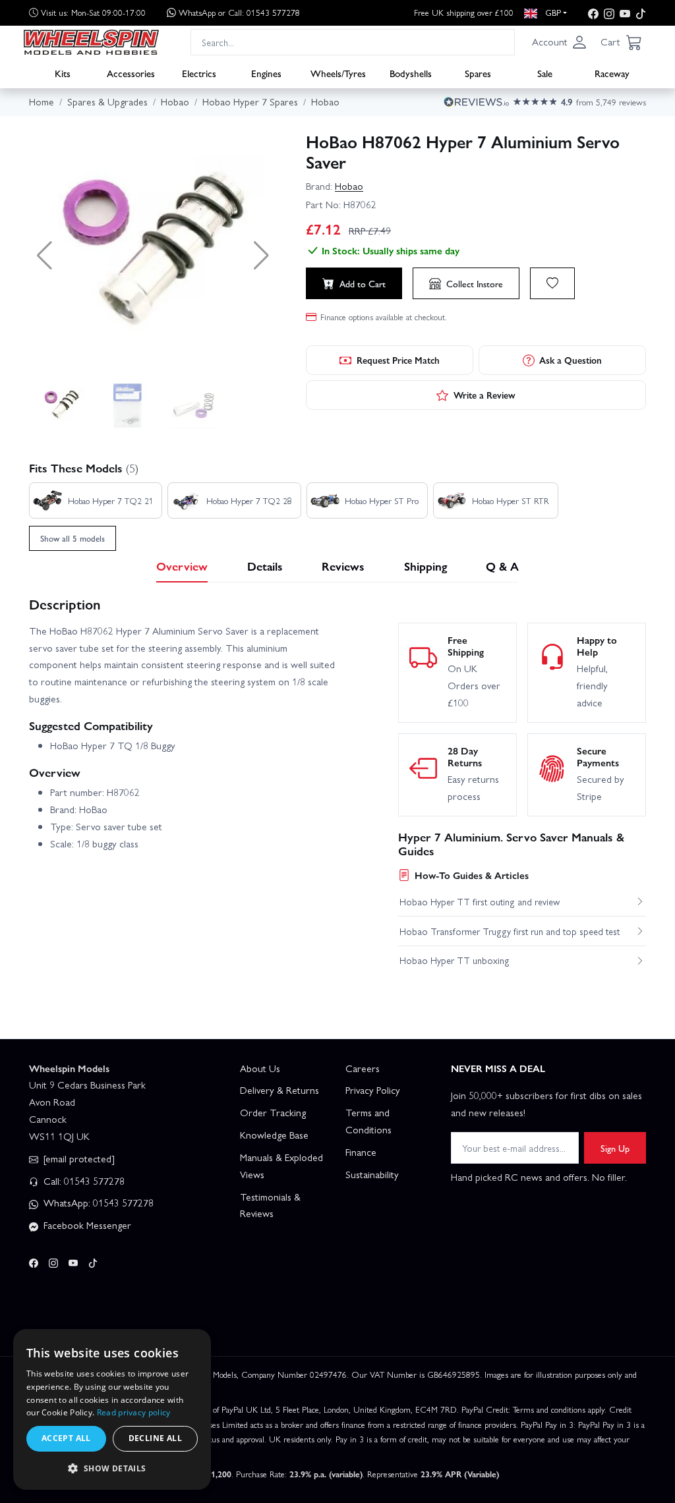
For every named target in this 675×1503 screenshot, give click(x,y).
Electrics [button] (199, 73)
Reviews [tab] (343, 565)
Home (41, 101)
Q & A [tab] (502, 565)
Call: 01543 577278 (83, 1181)
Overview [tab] (182, 565)
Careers (362, 1068)
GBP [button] (552, 12)
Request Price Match (398, 359)
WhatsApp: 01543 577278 (97, 1202)
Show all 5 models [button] (72, 538)
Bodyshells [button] (411, 73)
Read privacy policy (134, 1412)
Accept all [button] (66, 1438)
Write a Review (484, 394)
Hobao (349, 186)
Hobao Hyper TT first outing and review (479, 901)
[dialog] (112, 1409)
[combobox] (353, 42)
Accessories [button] (131, 73)
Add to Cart (362, 283)
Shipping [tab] (425, 565)
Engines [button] (266, 73)
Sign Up (615, 1147)
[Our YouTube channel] (625, 12)
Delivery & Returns (279, 1090)
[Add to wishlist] (552, 283)
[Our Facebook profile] (593, 12)
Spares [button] (478, 73)
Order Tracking (273, 1112)
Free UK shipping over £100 (464, 12)
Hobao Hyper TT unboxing (454, 960)
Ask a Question (570, 359)
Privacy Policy (372, 1090)
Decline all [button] (155, 1438)
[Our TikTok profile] (640, 12)
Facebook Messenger (86, 1225)
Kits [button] (63, 73)
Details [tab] (265, 565)
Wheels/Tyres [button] (338, 73)
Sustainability (372, 1174)
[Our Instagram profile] (609, 12)
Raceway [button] (612, 73)
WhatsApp (239, 12)
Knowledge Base (274, 1134)
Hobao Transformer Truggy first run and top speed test (509, 931)
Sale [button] (544, 73)
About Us (260, 1068)
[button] (559, 42)
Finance (360, 1152)
